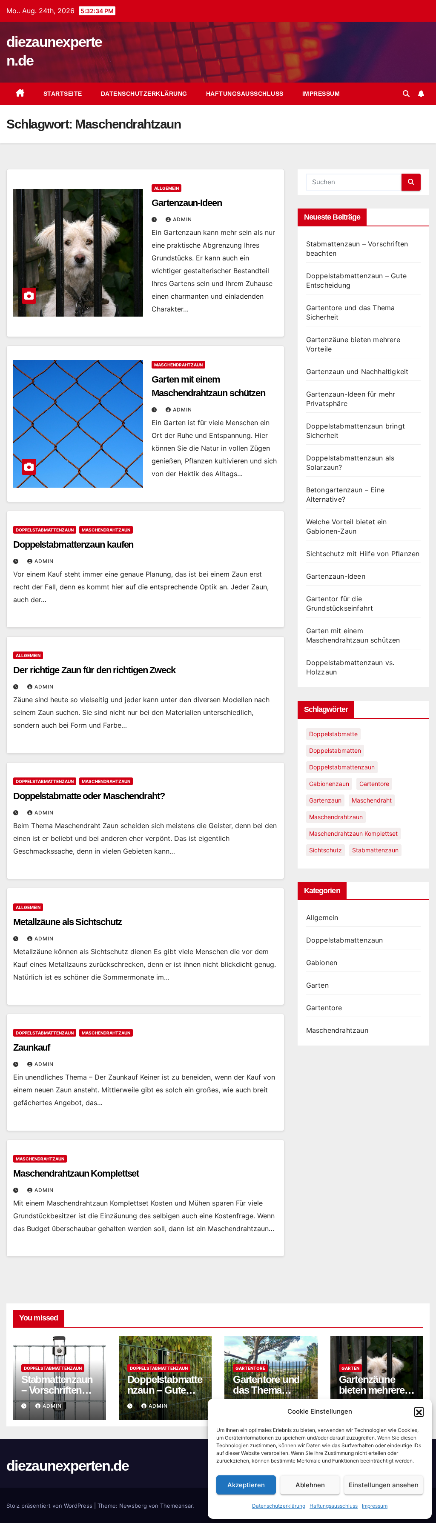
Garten (317, 985)
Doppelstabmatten (335, 750)
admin (182, 219)
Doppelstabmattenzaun (45, 529)
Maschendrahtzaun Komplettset (76, 1173)
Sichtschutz (325, 850)
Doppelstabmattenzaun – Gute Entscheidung (164, 1390)
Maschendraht (372, 800)
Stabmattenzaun (375, 850)
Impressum (374, 1506)
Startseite (62, 93)
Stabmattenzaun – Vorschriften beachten (57, 1390)
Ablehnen (310, 1485)
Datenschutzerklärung (278, 1506)
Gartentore (374, 783)
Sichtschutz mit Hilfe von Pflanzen (363, 553)
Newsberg (133, 1505)
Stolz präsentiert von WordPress (50, 1505)
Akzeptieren (246, 1485)
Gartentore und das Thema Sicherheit (266, 1390)
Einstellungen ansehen (384, 1485)
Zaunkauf (31, 1047)
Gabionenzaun (329, 783)
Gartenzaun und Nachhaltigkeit (357, 371)
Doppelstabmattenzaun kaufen (73, 544)
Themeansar (176, 1505)
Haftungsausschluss (334, 1506)
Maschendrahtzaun (178, 364)
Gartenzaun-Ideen (186, 202)
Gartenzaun (325, 800)
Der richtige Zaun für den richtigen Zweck (94, 670)
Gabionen (322, 962)
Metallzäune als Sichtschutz (67, 922)
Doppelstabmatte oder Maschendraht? (89, 796)
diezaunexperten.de (67, 1465)
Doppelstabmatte (333, 733)
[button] (419, 1411)
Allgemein (166, 188)
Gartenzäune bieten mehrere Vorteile (371, 1390)
